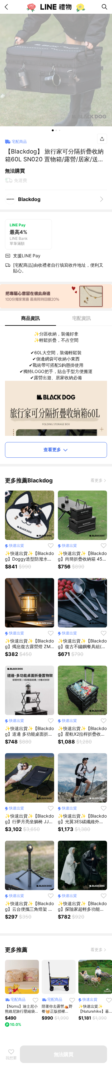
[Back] (7, 7)
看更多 (97, 480)
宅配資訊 (81, 318)
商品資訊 (30, 318)
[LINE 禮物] (56, 7)
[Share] (102, 139)
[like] (50, 545)
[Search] (104, 7)
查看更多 (52, 449)
